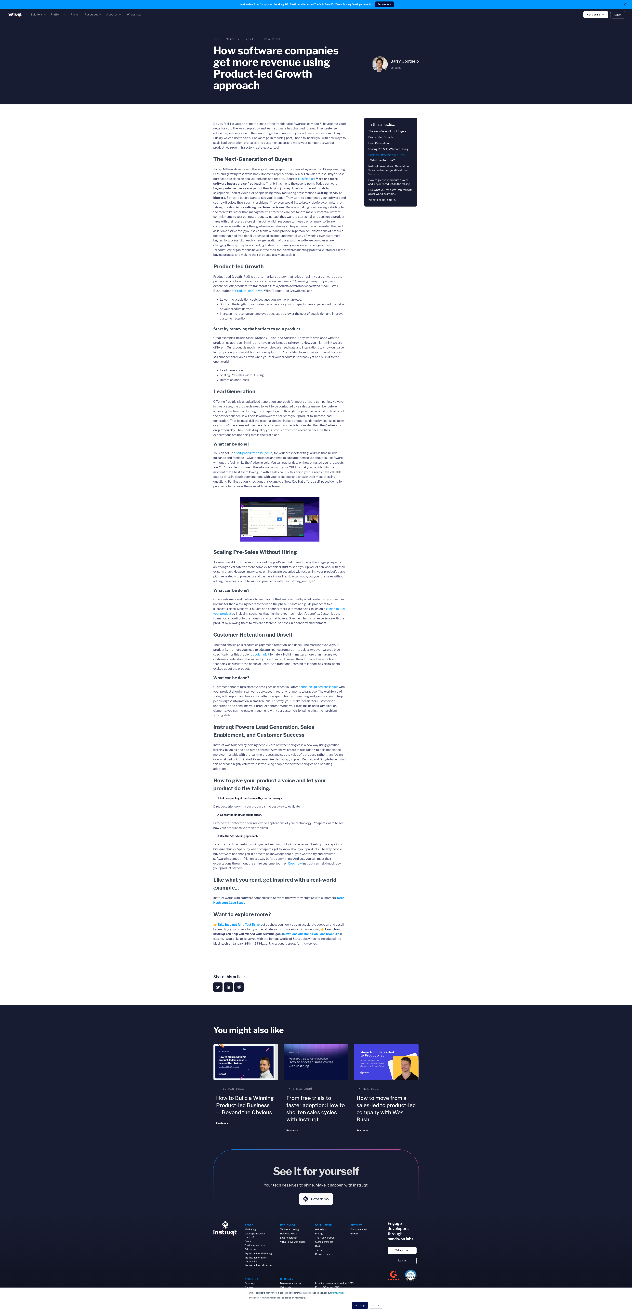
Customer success (255, 1245)
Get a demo (321, 1229)
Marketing (250, 1229)
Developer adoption (290, 1283)
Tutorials (319, 1250)
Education (250, 1249)
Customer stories (324, 1241)
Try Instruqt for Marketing (258, 1253)
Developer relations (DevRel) (255, 1235)
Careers (249, 1287)
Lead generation (288, 1237)
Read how (295, 863)
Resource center (324, 1254)
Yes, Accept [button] (360, 1305)
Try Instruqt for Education (258, 1265)
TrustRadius (306, 179)
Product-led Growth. (249, 291)
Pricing (319, 1233)
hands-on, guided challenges (318, 687)
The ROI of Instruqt (325, 1237)
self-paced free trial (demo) (254, 453)
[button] (38, 15)
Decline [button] (375, 1305)
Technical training (289, 1229)
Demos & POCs (288, 1233)
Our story (250, 1283)
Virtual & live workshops (292, 1241)
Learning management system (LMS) (334, 1283)
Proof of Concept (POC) (327, 1287)
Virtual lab (285, 1287)
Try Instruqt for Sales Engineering (256, 1259)
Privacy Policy (337, 1292)
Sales (248, 1241)
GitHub (354, 1233)
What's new (134, 14)
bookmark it (261, 654)
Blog (317, 1245)
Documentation (358, 1229)
